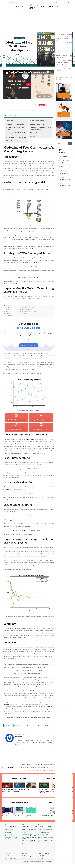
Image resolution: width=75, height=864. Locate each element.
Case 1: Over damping (13, 141)
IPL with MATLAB (30, 789)
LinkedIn (32, 691)
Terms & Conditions (43, 853)
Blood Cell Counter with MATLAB (7, 790)
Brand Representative (27, 856)
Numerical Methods (9, 835)
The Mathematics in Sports (19, 790)
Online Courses (62, 135)
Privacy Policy (42, 855)
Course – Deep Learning (19, 814)
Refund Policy (42, 856)
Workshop (24, 853)
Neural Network (8, 832)
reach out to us (39, 684)
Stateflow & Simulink (43, 831)
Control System (8, 834)
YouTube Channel (31, 764)
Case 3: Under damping (37, 124)
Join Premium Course (19, 802)
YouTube (9, 693)
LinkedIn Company (43, 764)
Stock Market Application (11, 837)
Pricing (7, 855)
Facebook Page (54, 764)
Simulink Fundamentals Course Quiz (64, 185)
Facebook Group (49, 767)
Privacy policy (49, 861)
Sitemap (40, 858)
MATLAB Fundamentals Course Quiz (64, 179)
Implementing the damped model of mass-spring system (41, 128)
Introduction (10, 120)
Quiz (39, 825)
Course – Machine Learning (7, 814)
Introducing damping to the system (16, 137)
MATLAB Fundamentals (10, 826)
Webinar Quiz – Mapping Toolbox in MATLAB (44, 791)
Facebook (39, 691)
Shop (23, 858)
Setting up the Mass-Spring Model (16, 124)
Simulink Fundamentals (10, 828)
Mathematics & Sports (43, 828)
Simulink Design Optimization (29, 829)
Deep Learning (8, 831)
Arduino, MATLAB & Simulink (45, 826)
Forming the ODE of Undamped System (15, 128)
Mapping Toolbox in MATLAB (28, 840)
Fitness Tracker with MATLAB (28, 834)
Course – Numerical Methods (31, 815)
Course (7, 825)
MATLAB (17, 38)
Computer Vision (42, 835)
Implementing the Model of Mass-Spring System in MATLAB (16, 133)
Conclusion (35, 136)
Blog (22, 38)
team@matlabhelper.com (36, 687)
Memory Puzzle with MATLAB (29, 835)
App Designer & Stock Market (45, 829)
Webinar (24, 825)
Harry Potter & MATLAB (43, 832)
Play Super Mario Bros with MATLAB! (44, 814)
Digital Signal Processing (11, 838)
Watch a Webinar (19, 778)
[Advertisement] (37, 20)
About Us (7, 853)
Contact (40, 852)
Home (6, 852)
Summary (34, 132)
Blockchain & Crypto (43, 834)
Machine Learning (9, 829)
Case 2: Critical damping (38, 120)
